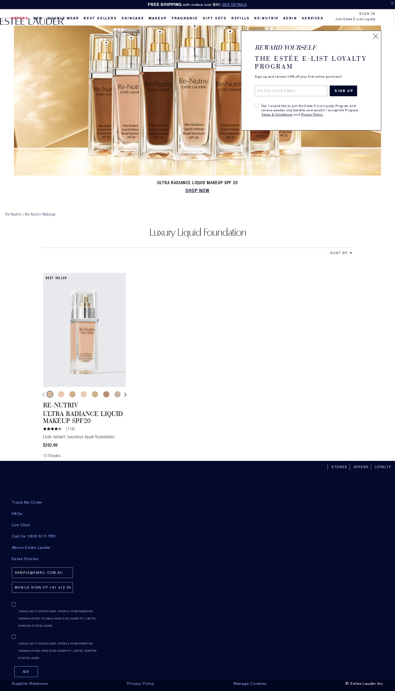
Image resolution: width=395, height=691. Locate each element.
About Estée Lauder (31, 547)
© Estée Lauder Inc (364, 683)
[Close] (376, 36)
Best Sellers (100, 18)
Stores (339, 467)
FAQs (17, 513)
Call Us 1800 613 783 (34, 536)
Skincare (132, 18)
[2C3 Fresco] (117, 394)
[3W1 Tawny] (72, 394)
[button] (351, 253)
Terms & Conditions (277, 114)
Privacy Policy (312, 114)
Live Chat (21, 525)
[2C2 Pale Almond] (106, 394)
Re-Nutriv (13, 214)
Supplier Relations (30, 683)
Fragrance (185, 18)
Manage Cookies (250, 683)
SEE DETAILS (234, 4)
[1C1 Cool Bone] (84, 394)
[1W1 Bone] (95, 394)
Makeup (158, 18)
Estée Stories (25, 558)
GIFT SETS (215, 18)
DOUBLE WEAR (63, 18)
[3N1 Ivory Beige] (50, 394)
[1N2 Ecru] (61, 394)
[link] (84, 330)
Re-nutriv (266, 18)
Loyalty (383, 467)
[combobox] (339, 253)
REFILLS (240, 18)
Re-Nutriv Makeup (40, 214)
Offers (361, 467)
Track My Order (27, 502)
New (38, 18)
